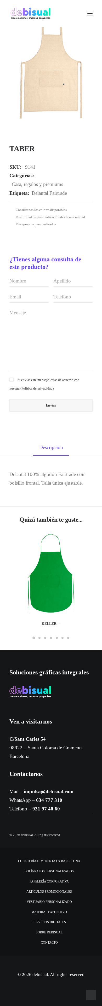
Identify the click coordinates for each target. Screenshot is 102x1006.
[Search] (74, 13)
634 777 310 (49, 800)
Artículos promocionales (49, 891)
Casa (16, 184)
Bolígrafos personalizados (49, 871)
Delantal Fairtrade (49, 193)
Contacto (49, 942)
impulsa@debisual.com (48, 791)
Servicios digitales (49, 922)
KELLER (49, 624)
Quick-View (86, 538)
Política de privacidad (37, 388)
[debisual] (30, 13)
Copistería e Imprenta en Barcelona (49, 861)
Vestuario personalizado (49, 902)
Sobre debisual (49, 932)
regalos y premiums (43, 184)
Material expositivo (49, 912)
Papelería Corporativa (49, 881)
